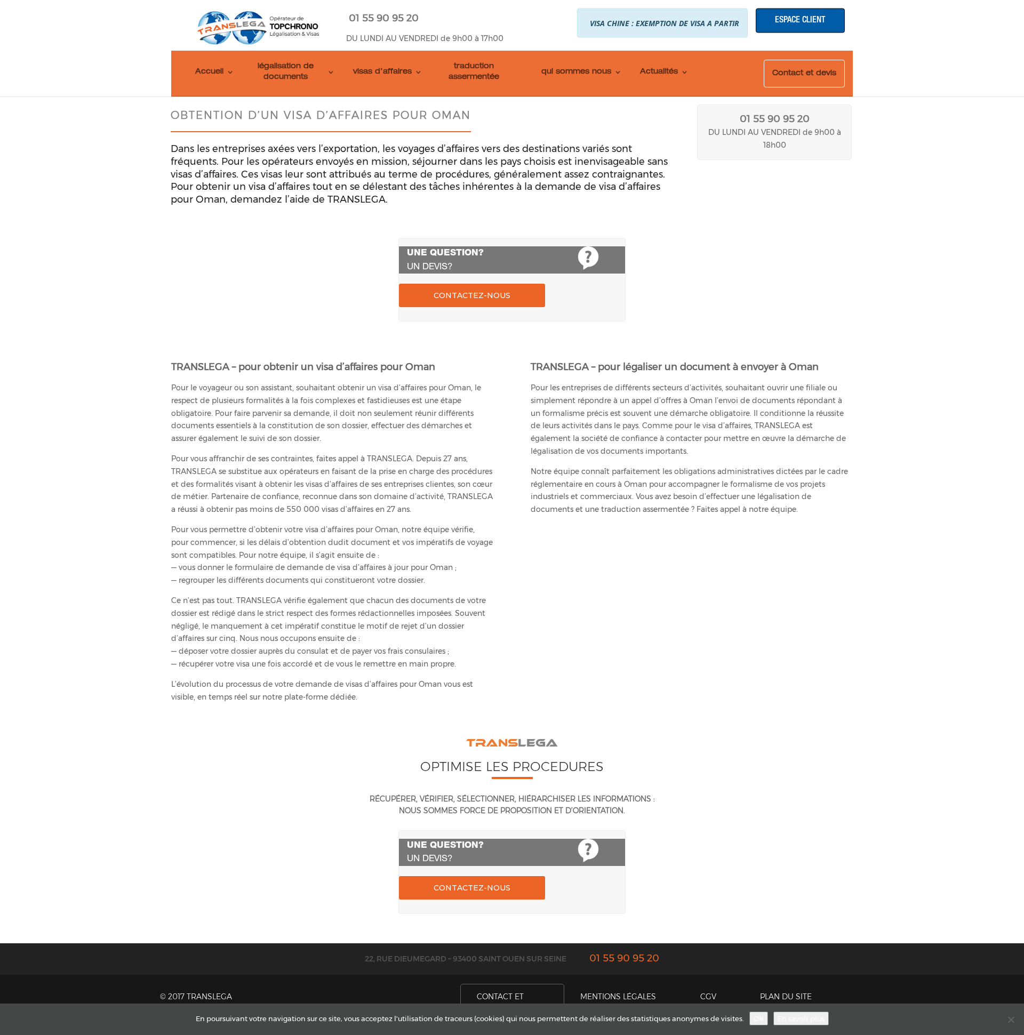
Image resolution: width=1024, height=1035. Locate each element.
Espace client (800, 20)
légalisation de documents (286, 72)
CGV (708, 996)
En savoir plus (801, 1018)
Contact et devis (804, 73)
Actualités (659, 72)
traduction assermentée (474, 72)
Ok (759, 1018)
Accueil (209, 72)
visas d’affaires (382, 72)
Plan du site (786, 996)
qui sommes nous (576, 72)
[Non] (1010, 1019)
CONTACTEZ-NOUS (472, 295)
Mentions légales (618, 996)
